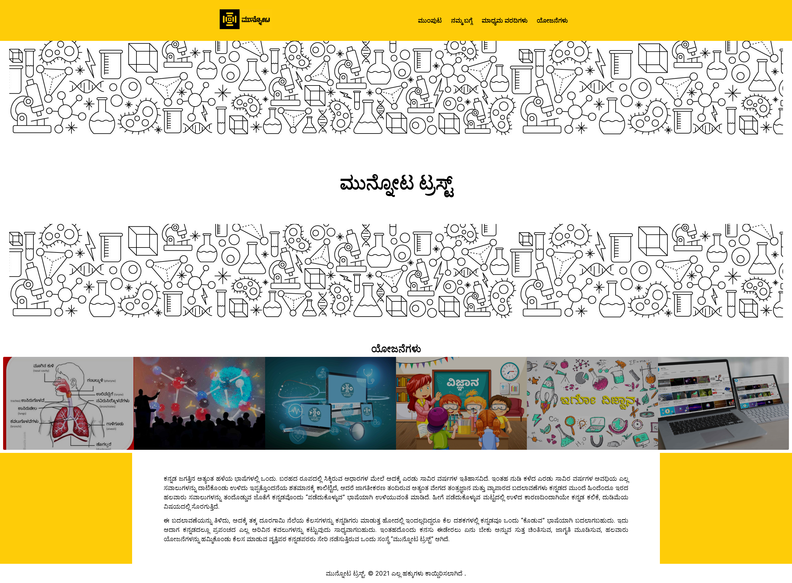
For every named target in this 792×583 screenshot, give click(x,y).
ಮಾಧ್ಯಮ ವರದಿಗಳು (504, 20)
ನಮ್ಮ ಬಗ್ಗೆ (461, 20)
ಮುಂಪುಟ (430, 20)
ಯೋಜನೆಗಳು (552, 20)
